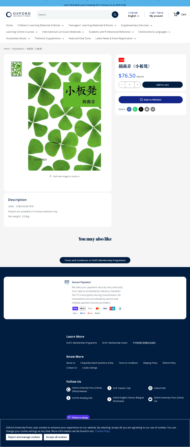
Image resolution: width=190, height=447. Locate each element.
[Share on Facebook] (129, 109)
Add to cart (162, 84)
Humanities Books (16, 38)
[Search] (115, 14)
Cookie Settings (89, 367)
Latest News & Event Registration (114, 38)
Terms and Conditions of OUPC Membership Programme (95, 260)
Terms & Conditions (128, 362)
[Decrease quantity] (122, 85)
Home (9, 25)
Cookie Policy (102, 431)
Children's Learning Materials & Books (39, 25)
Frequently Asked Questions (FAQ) (96, 362)
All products (18, 48)
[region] (95, 433)
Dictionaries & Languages (152, 31)
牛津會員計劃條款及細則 (144, 342)
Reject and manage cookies (24, 437)
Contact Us (71, 367)
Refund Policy (169, 362)
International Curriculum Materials (61, 31)
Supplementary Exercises (135, 25)
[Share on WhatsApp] (135, 109)
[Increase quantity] (137, 85)
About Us (70, 362)
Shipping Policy (150, 362)
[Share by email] (147, 109)
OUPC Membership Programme (81, 342)
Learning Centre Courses (20, 31)
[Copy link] (153, 109)
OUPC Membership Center (115, 342)
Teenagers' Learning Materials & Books (90, 25)
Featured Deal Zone (80, 38)
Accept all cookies (56, 437)
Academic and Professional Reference (109, 31)
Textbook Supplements (48, 38)
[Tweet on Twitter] (141, 109)
